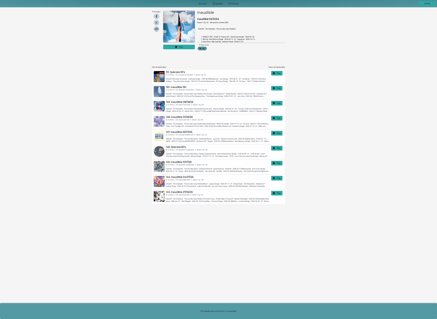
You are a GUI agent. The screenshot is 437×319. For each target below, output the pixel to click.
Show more (205, 45)
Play (181, 47)
